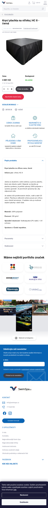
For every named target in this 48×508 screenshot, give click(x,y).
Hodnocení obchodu (9, 446)
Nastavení (24, 495)
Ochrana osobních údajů (10, 450)
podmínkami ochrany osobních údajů (33, 369)
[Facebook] (4, 413)
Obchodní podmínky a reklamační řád (15, 453)
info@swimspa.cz (13, 402)
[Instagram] (10, 413)
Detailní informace (9, 104)
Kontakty (5, 436)
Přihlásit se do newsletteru (14, 375)
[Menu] (45, 3)
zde (15, 490)
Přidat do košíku (22, 89)
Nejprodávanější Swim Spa (11, 439)
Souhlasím (24, 502)
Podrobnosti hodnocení (30, 28)
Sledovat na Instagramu (26, 338)
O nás (4, 432)
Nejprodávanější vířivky (10, 443)
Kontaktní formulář (13, 420)
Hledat (43, 9)
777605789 (11, 407)
